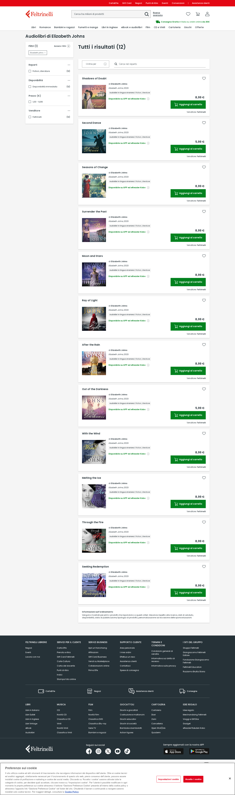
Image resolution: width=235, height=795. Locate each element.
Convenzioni (178, 3)
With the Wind (91, 433)
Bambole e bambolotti (131, 728)
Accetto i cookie (193, 779)
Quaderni (156, 732)
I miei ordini (125, 652)
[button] (147, 14)
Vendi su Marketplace (98, 661)
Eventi (165, 3)
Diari (153, 714)
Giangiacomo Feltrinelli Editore (194, 654)
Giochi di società (128, 723)
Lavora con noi (32, 656)
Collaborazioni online (98, 665)
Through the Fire (92, 522)
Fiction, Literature (41, 71)
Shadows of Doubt (94, 78)
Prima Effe (93, 670)
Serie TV (92, 728)
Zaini (153, 719)
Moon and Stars (92, 256)
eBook (28, 728)
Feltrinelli (37, 117)
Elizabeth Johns (119, 84)
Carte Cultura (63, 661)
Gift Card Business (97, 656)
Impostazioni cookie (168, 779)
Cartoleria (156, 710)
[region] (117, 779)
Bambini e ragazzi (97, 732)
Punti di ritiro (152, 3)
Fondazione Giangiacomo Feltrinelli (196, 661)
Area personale (127, 648)
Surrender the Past (94, 211)
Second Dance (91, 123)
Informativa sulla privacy (163, 665)
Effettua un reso (127, 656)
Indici (59, 674)
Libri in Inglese (32, 719)
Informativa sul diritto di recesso (163, 660)
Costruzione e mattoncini (132, 714)
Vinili (59, 723)
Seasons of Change (95, 167)
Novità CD (62, 714)
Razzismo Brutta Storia (194, 671)
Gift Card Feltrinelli (65, 656)
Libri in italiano (32, 710)
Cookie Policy (72, 791)
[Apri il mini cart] (198, 14)
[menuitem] (33, 27)
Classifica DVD (95, 719)
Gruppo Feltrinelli (191, 648)
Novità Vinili (62, 728)
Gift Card (126, 3)
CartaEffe (113, 3)
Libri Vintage (31, 723)
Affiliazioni (93, 652)
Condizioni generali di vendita (162, 652)
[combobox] (111, 14)
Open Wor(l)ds (158, 728)
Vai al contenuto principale (39, 3)
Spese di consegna (129, 670)
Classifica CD (63, 719)
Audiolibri (30, 732)
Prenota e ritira (64, 652)
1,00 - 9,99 (38, 102)
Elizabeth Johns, (116, 88)
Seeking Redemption (95, 566)
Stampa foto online (66, 679)
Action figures (126, 732)
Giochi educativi (128, 719)
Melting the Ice (91, 478)
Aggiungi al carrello (190, 104)
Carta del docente (66, 665)
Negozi (138, 3)
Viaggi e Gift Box (191, 719)
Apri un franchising (97, 648)
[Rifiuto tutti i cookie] (229, 778)
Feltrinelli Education (192, 667)
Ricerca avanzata (158, 14)
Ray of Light (90, 300)
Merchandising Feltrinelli (194, 714)
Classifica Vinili (64, 732)
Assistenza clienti (201, 3)
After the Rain (91, 345)
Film (90, 710)
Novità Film (93, 714)
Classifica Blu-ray (97, 723)
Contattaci (125, 665)
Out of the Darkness (95, 389)
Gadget (187, 723)
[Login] (207, 14)
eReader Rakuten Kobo (194, 728)
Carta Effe (62, 648)
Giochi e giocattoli (129, 710)
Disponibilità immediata (45, 86)
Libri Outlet (30, 714)
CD (58, 710)
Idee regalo (188, 710)
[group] (164, 22)
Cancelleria (157, 723)
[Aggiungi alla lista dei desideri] (204, 78)
